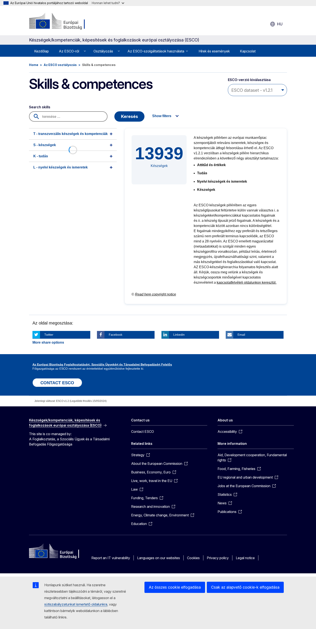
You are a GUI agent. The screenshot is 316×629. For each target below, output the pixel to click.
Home (33, 65)
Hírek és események (214, 51)
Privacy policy (218, 558)
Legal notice (245, 558)
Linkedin (179, 334)
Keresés (129, 116)
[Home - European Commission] (63, 21)
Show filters (161, 116)
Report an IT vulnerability (110, 558)
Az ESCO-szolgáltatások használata (155, 51)
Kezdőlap (41, 51)
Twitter (48, 334)
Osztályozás (103, 51)
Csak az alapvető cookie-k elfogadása (245, 587)
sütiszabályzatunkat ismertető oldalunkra (75, 604)
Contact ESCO (142, 431)
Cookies (193, 558)
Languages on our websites (158, 558)
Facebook (115, 334)
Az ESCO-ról (69, 51)
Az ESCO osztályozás (60, 65)
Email (241, 334)
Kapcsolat (248, 51)
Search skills (39, 107)
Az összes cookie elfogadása (175, 587)
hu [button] (280, 24)
